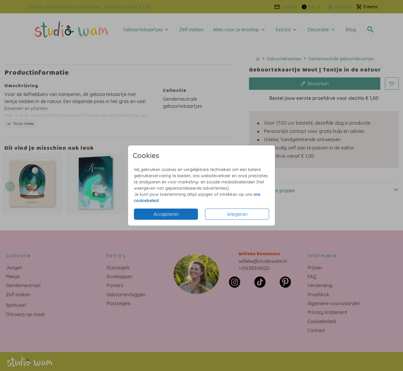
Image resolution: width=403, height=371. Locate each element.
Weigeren (237, 214)
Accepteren (166, 214)
